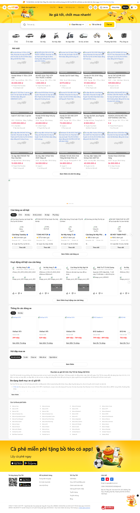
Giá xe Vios (15, 406)
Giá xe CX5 (15, 411)
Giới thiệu (73, 479)
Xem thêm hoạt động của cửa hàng (70, 300)
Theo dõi (22, 247)
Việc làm (81, 7)
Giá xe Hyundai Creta (48, 416)
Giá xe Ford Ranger (17, 419)
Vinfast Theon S (106, 432)
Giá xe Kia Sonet (17, 421)
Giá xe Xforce (106, 419)
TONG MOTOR (42, 235)
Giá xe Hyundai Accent (18, 416)
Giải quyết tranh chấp (77, 489)
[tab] (16, 48)
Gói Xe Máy (110, 2)
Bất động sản (70, 7)
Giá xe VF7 (105, 408)
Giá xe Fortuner (76, 406)
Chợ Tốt (52, 7)
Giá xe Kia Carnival (107, 421)
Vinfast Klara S (76, 432)
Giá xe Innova (46, 406)
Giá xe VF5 (15, 408)
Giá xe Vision (15, 424)
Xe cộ (60, 7)
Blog (71, 499)
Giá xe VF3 (45, 408)
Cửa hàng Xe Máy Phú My (95, 235)
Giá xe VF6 (75, 408)
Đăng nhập (115, 7)
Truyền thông (74, 495)
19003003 (108, 486)
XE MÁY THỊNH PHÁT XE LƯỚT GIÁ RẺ (124, 235)
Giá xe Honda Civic (47, 414)
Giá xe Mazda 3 (76, 411)
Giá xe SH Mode (76, 424)
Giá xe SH (45, 424)
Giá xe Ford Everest (107, 416)
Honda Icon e (46, 434)
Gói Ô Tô (102, 2)
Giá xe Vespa (105, 426)
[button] (138, 2)
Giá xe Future (16, 426)
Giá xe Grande (106, 429)
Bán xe (125, 7)
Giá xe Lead (75, 426)
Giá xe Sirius (45, 429)
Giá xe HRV (105, 414)
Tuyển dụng (74, 492)
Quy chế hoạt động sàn (77, 482)
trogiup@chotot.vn (111, 483)
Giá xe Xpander (76, 419)
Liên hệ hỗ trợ (43, 485)
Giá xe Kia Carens (77, 421)
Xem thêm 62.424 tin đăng (70, 174)
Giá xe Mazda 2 (106, 411)
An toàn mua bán (44, 482)
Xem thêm (70, 364)
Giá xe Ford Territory (48, 419)
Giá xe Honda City (17, 414)
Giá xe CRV (75, 414)
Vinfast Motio (46, 432)
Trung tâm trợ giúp (45, 479)
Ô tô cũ (15, 387)
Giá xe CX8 (45, 411)
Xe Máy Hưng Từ (67, 235)
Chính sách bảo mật (76, 485)
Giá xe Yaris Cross (107, 406)
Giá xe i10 (74, 416)
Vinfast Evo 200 (16, 432)
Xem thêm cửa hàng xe (70, 254)
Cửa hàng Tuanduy (19, 235)
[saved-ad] (90, 7)
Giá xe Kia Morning (47, 421)
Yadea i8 (74, 434)
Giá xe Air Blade (16, 429)
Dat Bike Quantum (17, 434)
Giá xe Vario (105, 424)
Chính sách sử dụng (84, 507)
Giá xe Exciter (76, 429)
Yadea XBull (105, 434)
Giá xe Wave (45, 426)
